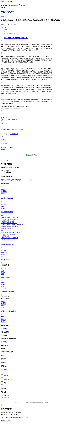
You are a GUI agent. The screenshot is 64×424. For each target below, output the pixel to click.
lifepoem (3, 120)
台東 (2, 215)
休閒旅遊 (13, 24)
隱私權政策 (40, 402)
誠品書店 (3, 193)
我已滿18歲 (3, 420)
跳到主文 (3, 16)
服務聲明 (47, 402)
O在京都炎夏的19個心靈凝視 (9, 234)
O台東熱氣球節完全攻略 (7, 221)
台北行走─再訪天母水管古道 (16, 38)
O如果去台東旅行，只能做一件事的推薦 (12, 224)
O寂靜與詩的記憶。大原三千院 (9, 238)
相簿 (5, 27)
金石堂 (2, 256)
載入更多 (3, 139)
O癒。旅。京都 (5, 240)
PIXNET (20, 402)
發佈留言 (3, 149)
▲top (2, 136)
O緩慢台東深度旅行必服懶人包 (9, 217)
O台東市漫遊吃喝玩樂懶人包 (9, 223)
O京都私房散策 (5, 236)
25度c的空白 (7, 12)
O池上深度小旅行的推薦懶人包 (9, 219)
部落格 (5, 29)
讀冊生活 (3, 190)
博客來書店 (4, 192)
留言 (14, 129)
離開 (9, 420)
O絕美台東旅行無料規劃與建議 (9, 226)
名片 (5, 31)
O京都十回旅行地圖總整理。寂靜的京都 (12, 232)
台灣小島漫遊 (14, 134)
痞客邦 (11, 129)
